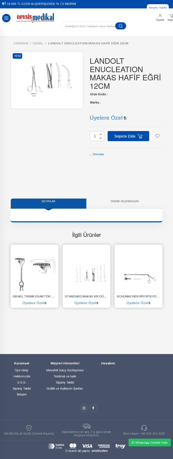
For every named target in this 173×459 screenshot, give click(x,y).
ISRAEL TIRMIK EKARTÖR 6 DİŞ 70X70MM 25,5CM (35, 296)
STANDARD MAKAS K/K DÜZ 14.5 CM (88, 296)
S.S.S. (21, 382)
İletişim (22, 394)
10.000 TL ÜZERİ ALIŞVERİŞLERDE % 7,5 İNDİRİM (41, 3)
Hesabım (108, 363)
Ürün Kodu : (99, 94)
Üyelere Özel (106, 118)
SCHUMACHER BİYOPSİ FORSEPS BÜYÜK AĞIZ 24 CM (139, 296)
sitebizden (100, 450)
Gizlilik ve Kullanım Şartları (64, 388)
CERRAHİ (21, 43)
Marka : (95, 102)
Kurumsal (21, 363)
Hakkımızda (21, 376)
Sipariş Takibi (158, 8)
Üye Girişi (21, 370)
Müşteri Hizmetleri (65, 363)
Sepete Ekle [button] (126, 136)
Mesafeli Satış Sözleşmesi (65, 370)
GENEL (38, 43)
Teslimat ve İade (65, 376)
